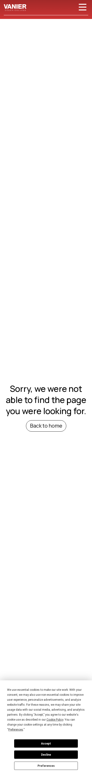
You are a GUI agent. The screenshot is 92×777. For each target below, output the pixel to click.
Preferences (46, 766)
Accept (46, 743)
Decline (46, 754)
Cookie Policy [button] (54, 719)
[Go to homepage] (15, 7)
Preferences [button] (15, 729)
